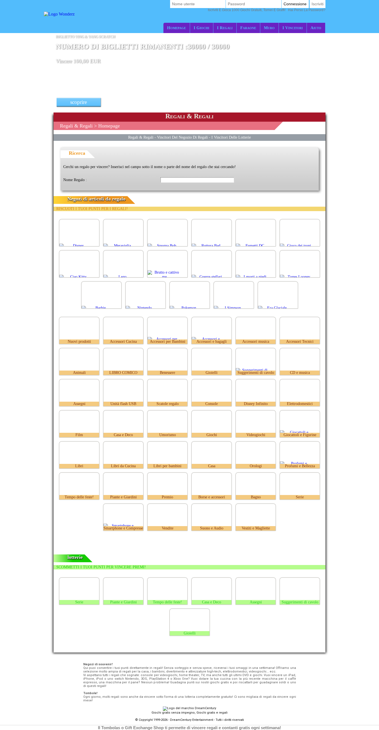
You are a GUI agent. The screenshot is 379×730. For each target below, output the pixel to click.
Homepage (176, 27)
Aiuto (315, 27)
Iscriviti (318, 4)
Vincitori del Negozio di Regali (182, 137)
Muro (269, 27)
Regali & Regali (76, 126)
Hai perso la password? (266, 10)
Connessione (295, 4)
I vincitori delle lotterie (231, 137)
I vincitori (292, 27)
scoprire (78, 102)
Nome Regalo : (75, 180)
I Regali (225, 27)
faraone (248, 27)
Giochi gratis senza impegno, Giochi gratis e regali (189, 712)
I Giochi (201, 27)
